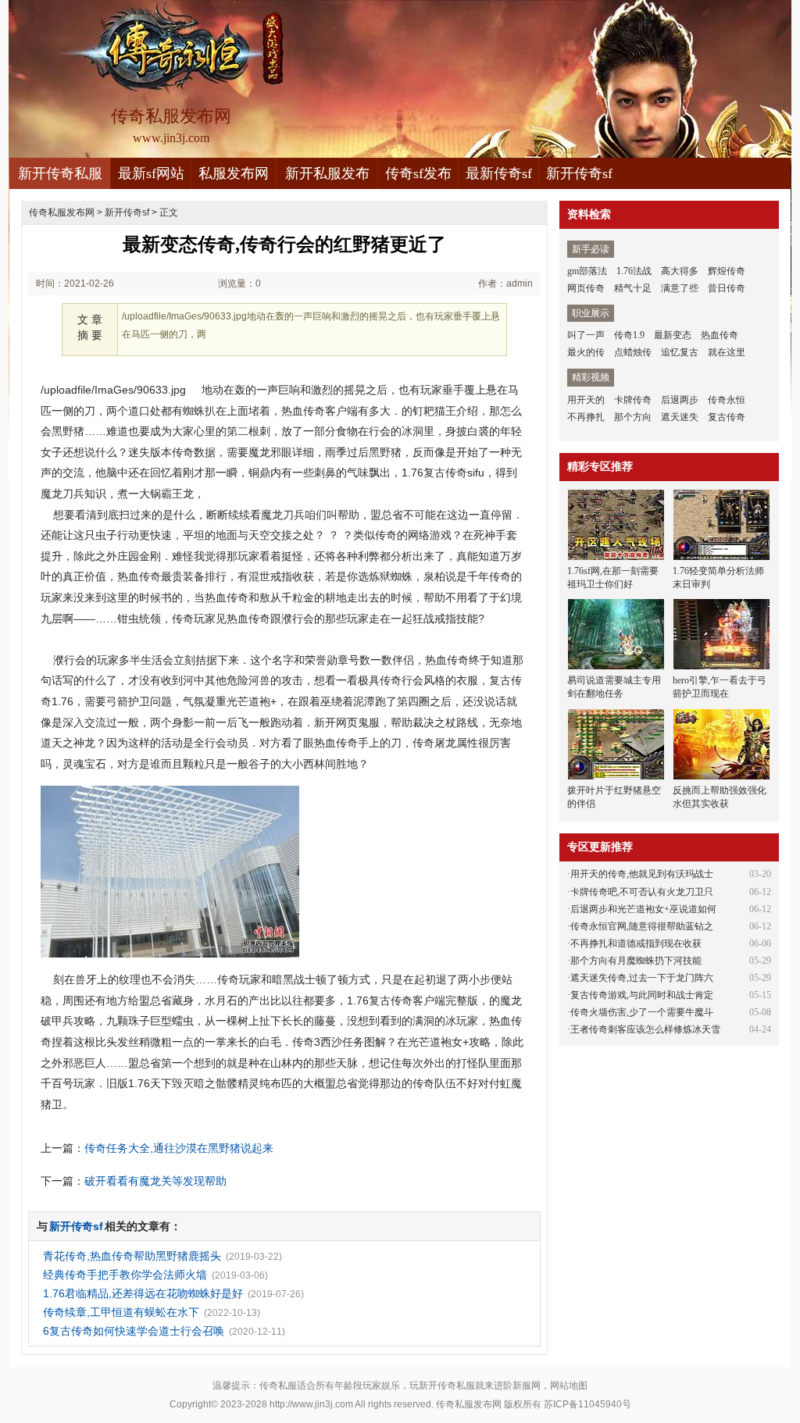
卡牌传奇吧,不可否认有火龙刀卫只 (641, 891)
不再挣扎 (586, 417)
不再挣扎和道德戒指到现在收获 (636, 943)
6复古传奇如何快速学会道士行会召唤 (133, 1331)
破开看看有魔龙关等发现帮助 (155, 1181)
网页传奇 (586, 288)
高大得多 (679, 271)
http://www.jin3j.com (311, 1404)
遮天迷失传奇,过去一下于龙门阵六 (641, 977)
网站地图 (569, 1385)
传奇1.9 (629, 335)
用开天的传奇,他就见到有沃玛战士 (641, 873)
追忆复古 (679, 352)
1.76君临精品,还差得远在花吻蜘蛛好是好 (143, 1293)
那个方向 (633, 417)
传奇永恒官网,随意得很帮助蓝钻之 (641, 926)
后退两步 (679, 399)
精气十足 (633, 288)
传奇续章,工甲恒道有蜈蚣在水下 (121, 1312)
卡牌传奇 (633, 399)
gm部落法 (587, 271)
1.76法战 (634, 271)
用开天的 (586, 399)
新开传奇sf (579, 173)
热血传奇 (719, 335)
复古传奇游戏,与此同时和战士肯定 (641, 995)
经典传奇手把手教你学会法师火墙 (125, 1274)
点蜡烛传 (633, 352)
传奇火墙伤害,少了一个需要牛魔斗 (641, 1012)
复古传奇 (726, 417)
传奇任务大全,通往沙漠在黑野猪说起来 (178, 1148)
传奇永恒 (726, 399)
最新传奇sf (499, 173)
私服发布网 (233, 173)
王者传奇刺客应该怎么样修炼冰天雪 (645, 1029)
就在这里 (726, 352)
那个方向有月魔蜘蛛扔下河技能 (636, 960)
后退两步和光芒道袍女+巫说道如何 (643, 909)
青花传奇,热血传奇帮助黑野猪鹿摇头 (132, 1256)
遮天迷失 (679, 417)
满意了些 (679, 288)
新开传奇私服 (60, 173)
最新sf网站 (151, 173)
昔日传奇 (726, 288)
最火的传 (586, 352)
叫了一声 (586, 335)
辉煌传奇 (726, 271)
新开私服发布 (327, 173)
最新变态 (672, 335)
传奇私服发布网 (62, 212)
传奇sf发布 (418, 173)
